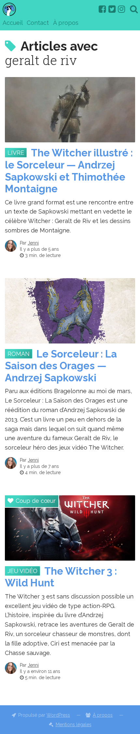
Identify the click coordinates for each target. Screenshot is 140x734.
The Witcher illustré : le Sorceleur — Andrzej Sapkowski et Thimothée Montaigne (69, 171)
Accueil (13, 22)
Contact (38, 22)
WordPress (58, 715)
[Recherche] (134, 9)
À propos (65, 22)
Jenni (33, 243)
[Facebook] (102, 9)
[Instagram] (121, 9)
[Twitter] (112, 9)
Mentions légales (73, 724)
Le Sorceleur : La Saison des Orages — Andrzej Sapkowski (61, 366)
